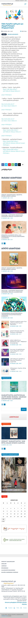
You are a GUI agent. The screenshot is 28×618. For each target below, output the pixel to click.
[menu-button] (25, 4)
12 (10, 511)
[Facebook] (2, 164)
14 (18, 511)
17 (3, 513)
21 (18, 513)
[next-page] (5, 243)
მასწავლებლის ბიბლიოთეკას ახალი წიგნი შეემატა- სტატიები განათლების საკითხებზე (13, 397)
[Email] (19, 164)
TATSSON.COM (4, 615)
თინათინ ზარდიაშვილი (13, 34)
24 (3, 516)
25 (7, 516)
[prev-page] (2, 243)
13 (14, 511)
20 (14, 513)
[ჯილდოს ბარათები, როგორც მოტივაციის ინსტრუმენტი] (5, 334)
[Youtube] (21, 607)
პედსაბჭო (3, 563)
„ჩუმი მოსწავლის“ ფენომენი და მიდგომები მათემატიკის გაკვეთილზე (17, 360)
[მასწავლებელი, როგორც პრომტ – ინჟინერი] (5, 371)
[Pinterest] (9, 164)
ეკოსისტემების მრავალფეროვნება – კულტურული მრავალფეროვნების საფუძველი (12, 315)
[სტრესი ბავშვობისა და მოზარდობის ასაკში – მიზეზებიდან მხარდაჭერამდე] (5, 343)
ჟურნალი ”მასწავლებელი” (8, 561)
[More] (22, 164)
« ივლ (3, 521)
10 (3, 511)
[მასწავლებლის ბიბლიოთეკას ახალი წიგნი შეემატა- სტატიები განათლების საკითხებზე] (14, 387)
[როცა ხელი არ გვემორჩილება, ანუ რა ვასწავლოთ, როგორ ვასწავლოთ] (5, 352)
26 (10, 516)
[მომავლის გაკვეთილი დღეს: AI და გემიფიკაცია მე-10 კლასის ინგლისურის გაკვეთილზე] (14, 227)
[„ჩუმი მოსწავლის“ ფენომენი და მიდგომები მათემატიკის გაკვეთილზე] (5, 362)
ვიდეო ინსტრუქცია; (6, 94)
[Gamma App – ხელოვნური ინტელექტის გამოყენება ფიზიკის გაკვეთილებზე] (14, 207)
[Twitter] (6, 164)
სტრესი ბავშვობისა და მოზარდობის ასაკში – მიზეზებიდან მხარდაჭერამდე (18, 342)
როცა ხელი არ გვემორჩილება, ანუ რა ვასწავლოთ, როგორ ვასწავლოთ (17, 351)
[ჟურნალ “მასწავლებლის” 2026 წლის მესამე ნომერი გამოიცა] (14, 433)
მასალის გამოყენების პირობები (9, 572)
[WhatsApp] (12, 164)
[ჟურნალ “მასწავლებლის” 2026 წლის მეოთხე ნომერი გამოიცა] (14, 187)
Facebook (10, 607)
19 (10, 513)
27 (14, 516)
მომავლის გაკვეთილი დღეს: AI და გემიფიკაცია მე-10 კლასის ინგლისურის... (18, 323)
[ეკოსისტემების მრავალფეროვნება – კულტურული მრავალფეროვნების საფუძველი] (14, 304)
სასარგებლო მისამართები (8, 570)
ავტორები (4, 565)
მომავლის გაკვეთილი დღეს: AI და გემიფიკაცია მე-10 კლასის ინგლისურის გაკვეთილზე (12, 236)
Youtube (25, 607)
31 (3, 519)
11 (7, 511)
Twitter (17, 607)
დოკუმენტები (4, 568)
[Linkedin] (16, 164)
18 (7, 513)
